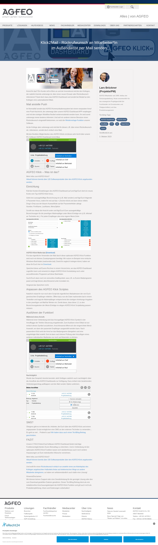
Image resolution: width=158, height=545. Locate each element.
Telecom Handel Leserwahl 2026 (116, 512)
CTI (111, 124)
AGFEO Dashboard (107, 119)
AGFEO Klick (121, 119)
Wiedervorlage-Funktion (74, 120)
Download (50, 253)
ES (117, 124)
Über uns (114, 25)
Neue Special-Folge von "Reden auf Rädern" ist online (117, 517)
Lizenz (103, 128)
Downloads (100, 25)
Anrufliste (104, 124)
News (52, 25)
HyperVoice (125, 124)
